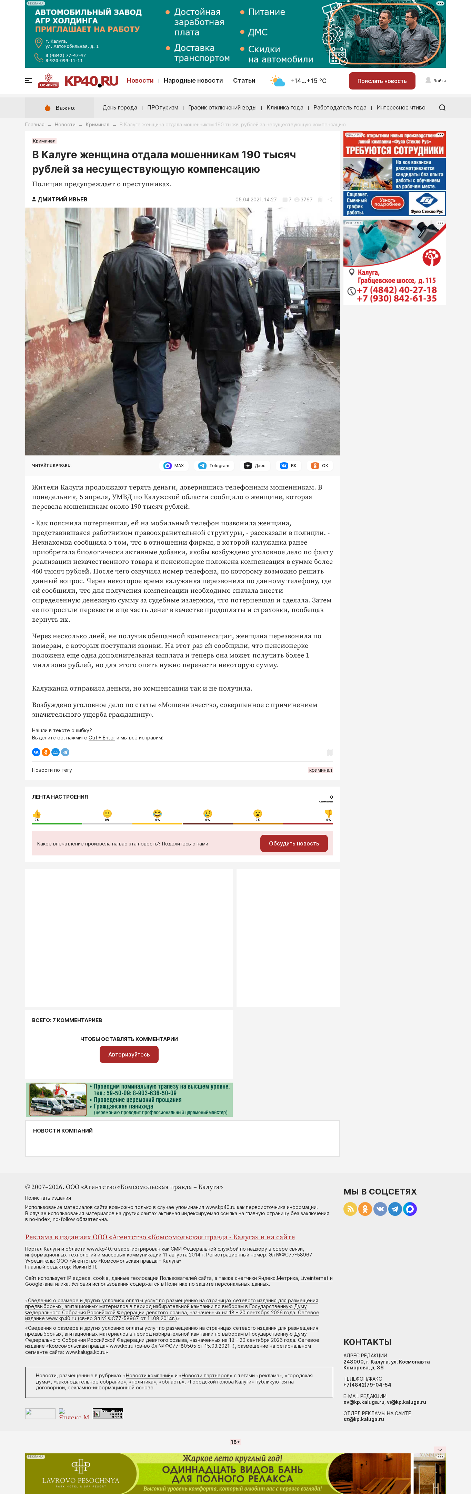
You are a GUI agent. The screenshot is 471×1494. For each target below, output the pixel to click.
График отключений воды (222, 107)
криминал (320, 770)
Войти (439, 80)
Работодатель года (340, 107)
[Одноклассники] (46, 752)
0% (36, 820)
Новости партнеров (206, 1375)
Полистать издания (48, 1198)
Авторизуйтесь (129, 1054)
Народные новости (193, 80)
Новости (140, 80)
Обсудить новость (294, 843)
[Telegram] (65, 752)
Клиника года (285, 107)
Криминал (97, 124)
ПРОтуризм (162, 107)
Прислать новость (382, 80)
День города (120, 107)
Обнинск (48, 85)
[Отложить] (320, 199)
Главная (34, 124)
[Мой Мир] (55, 752)
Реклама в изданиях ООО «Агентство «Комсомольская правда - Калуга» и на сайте (160, 1237)
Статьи (244, 80)
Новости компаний (63, 1131)
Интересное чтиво (401, 107)
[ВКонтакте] (36, 752)
